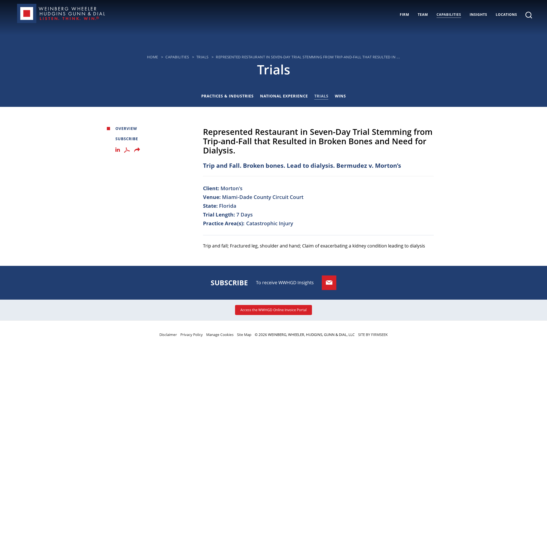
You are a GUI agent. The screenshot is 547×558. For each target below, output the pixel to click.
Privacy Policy (191, 334)
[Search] (528, 15)
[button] (137, 151)
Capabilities (449, 14)
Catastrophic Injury (269, 223)
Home (152, 56)
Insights (478, 14)
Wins (340, 96)
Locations (506, 14)
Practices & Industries (227, 96)
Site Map (244, 334)
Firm (404, 14)
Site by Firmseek (373, 334)
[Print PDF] (127, 151)
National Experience (284, 96)
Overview (126, 128)
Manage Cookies (220, 334)
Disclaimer (168, 334)
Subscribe (126, 138)
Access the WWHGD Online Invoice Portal (273, 310)
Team (423, 14)
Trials (202, 56)
